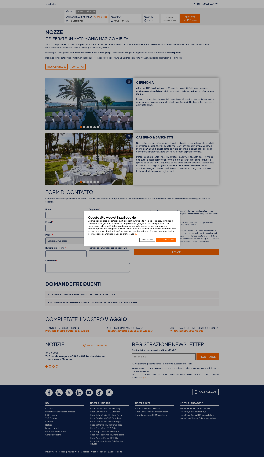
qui (136, 233)
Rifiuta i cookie (147, 240)
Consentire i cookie (166, 240)
